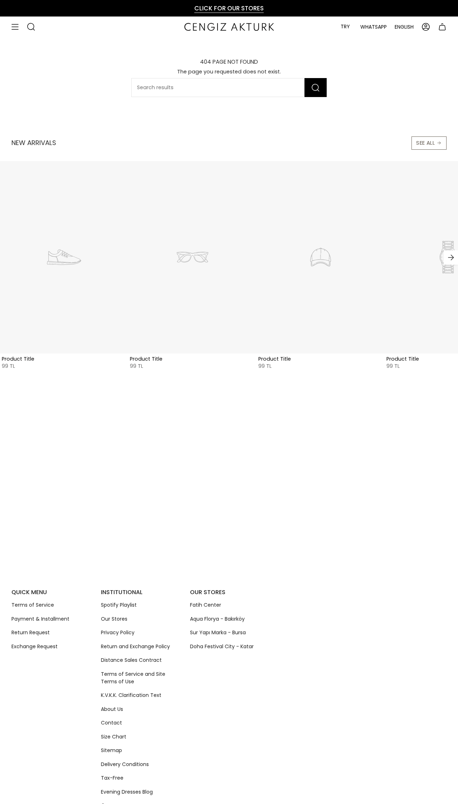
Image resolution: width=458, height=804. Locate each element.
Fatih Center (205, 604)
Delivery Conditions (125, 764)
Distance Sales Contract (131, 660)
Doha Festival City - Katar (222, 646)
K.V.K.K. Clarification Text (131, 695)
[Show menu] (15, 27)
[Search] (315, 87)
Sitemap (111, 750)
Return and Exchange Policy (135, 646)
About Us (112, 709)
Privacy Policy (118, 632)
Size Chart (113, 736)
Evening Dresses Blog (127, 791)
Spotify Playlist (119, 604)
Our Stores (114, 618)
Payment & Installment (40, 618)
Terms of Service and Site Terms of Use (133, 677)
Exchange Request (34, 646)
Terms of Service (32, 604)
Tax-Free (112, 777)
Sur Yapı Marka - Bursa (218, 632)
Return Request (30, 632)
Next (451, 257)
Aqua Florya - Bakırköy (217, 618)
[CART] (442, 27)
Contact (111, 722)
